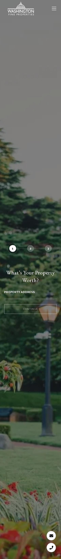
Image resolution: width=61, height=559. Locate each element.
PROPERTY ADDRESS (19, 292)
